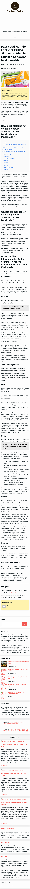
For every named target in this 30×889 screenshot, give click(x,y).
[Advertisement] (15, 22)
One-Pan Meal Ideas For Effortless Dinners (17, 685)
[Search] (24, 624)
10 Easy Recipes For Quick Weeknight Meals (18, 662)
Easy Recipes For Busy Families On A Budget (18, 677)
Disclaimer (14, 886)
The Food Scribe (8, 882)
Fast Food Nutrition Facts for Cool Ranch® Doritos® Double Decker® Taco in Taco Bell (15, 730)
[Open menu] (15, 37)
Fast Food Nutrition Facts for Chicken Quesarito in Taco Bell (13, 723)
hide (10, 142)
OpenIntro (13, 592)
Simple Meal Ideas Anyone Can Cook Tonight (18, 670)
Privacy (2, 886)
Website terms (8, 886)
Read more (4, 765)
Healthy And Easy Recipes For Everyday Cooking (16, 693)
